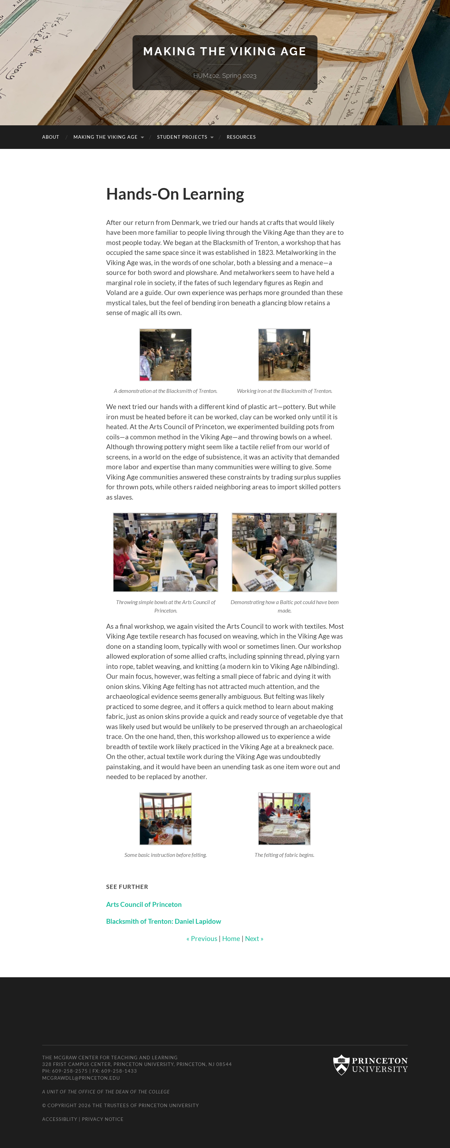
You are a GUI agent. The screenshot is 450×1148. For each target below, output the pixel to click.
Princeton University (169, 1105)
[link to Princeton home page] (367, 1065)
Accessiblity (59, 1119)
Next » (254, 938)
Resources (241, 137)
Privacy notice (103, 1119)
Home (231, 938)
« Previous (201, 938)
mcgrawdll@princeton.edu (81, 1078)
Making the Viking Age (225, 51)
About (50, 137)
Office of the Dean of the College (124, 1091)
